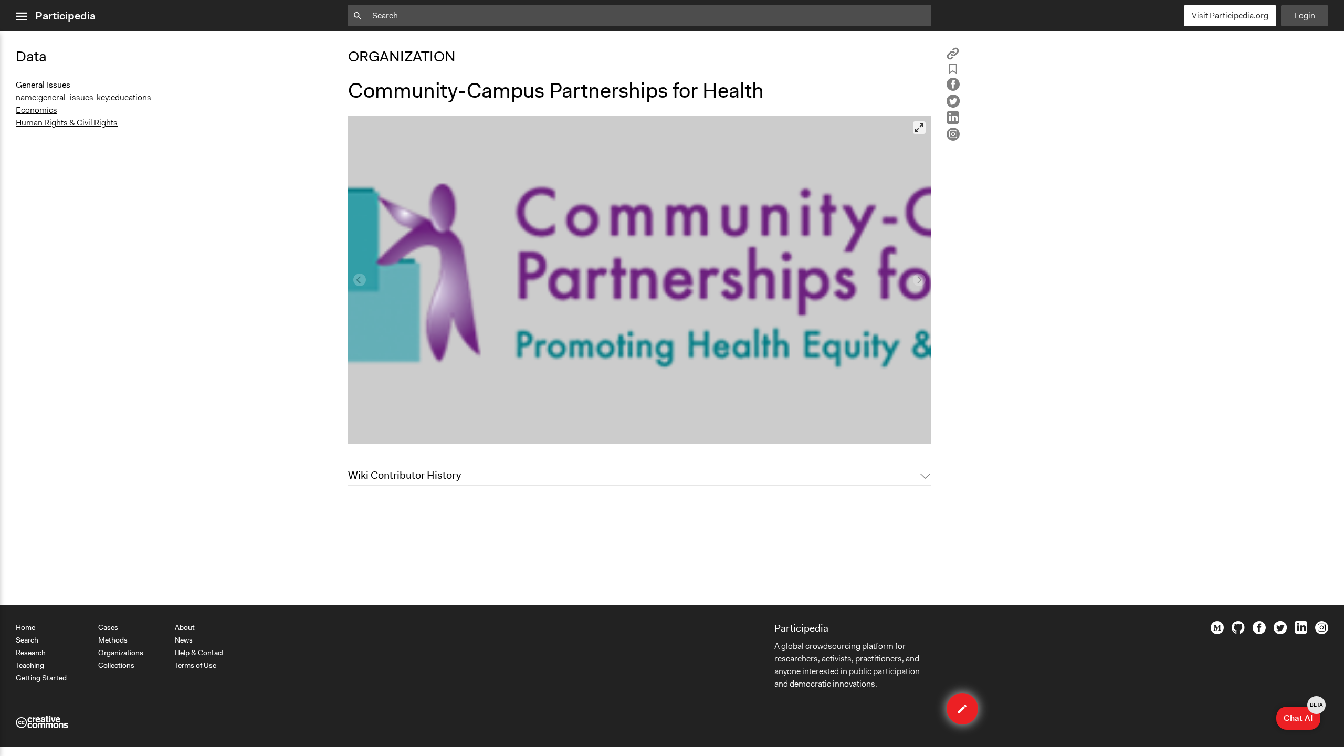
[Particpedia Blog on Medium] (1217, 631)
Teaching (30, 665)
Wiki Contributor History (404, 475)
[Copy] (953, 56)
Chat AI (1302, 715)
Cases (108, 627)
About (185, 627)
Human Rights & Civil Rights (67, 122)
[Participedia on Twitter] (1280, 631)
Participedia (65, 15)
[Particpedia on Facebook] (1259, 631)
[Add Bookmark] (953, 71)
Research (31, 652)
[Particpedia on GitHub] (1238, 631)
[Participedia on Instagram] (1321, 631)
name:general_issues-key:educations (83, 97)
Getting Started (41, 677)
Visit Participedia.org (1230, 15)
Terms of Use (195, 665)
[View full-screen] (919, 127)
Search (27, 640)
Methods (113, 640)
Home (25, 627)
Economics (36, 110)
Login (1304, 15)
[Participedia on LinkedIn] (1301, 631)
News (184, 640)
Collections (116, 665)
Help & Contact (199, 652)
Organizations (120, 652)
